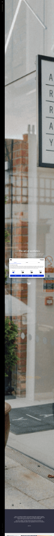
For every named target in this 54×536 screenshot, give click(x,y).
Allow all (38, 275)
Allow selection (27, 275)
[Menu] (2, 1)
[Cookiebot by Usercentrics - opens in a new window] (40, 259)
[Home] (2, 8)
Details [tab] (27, 262)
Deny (15, 275)
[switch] (22, 272)
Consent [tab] (15, 262)
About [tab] (39, 262)
